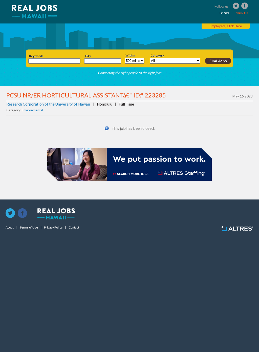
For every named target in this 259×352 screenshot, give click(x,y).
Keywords (36, 56)
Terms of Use (29, 227)
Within (130, 55)
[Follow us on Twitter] (10, 213)
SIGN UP (242, 13)
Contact (74, 227)
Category (157, 55)
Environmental (32, 110)
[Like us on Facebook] (22, 213)
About (10, 227)
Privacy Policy (53, 227)
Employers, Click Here (226, 26)
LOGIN (224, 13)
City (88, 56)
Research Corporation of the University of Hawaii (48, 104)
